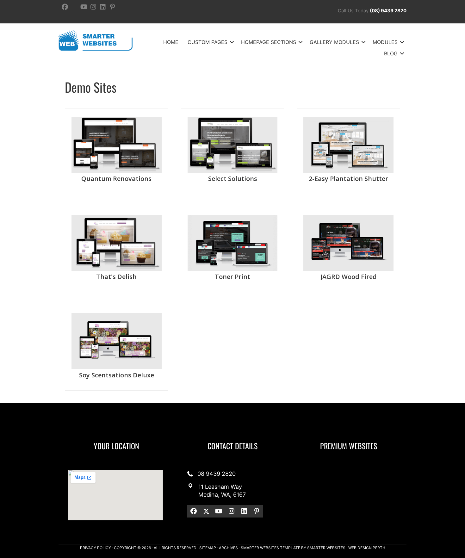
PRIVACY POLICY (95, 547)
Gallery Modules (334, 42)
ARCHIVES (228, 547)
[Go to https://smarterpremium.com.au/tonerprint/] (232, 249)
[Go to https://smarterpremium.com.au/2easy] (348, 151)
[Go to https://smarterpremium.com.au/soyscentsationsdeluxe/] (116, 347)
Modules (385, 42)
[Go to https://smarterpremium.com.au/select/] (232, 151)
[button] (231, 42)
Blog (391, 53)
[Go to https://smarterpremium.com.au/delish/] (116, 249)
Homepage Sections (268, 42)
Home (170, 42)
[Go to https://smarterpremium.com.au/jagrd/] (348, 249)
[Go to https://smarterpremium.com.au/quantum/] (116, 151)
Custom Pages (207, 42)
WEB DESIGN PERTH (366, 547)
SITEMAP (207, 547)
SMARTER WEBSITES (326, 547)
